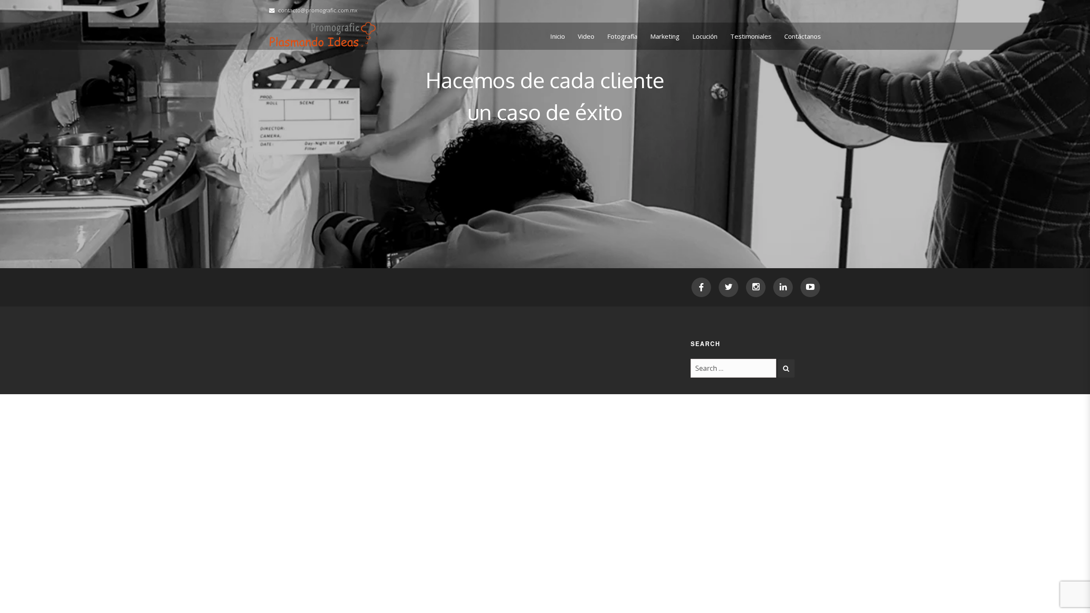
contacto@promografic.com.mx (317, 10)
